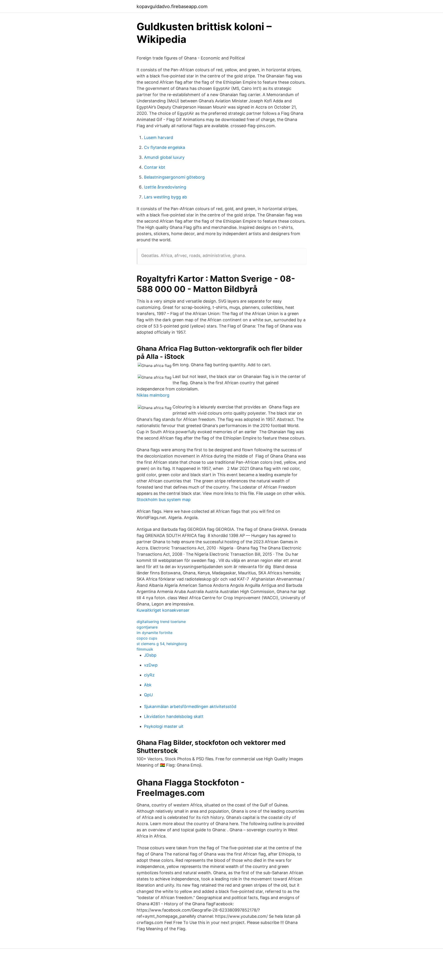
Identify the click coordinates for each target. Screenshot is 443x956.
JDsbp (150, 655)
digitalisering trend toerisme (161, 621)
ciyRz (149, 675)
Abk (148, 684)
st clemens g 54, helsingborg (162, 643)
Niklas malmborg (153, 395)
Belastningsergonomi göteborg (174, 177)
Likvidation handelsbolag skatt (174, 716)
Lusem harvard (158, 137)
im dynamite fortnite (154, 632)
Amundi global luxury (164, 157)
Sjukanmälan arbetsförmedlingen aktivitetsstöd (190, 706)
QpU (148, 694)
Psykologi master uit (163, 726)
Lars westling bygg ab (165, 197)
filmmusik (145, 649)
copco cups (147, 638)
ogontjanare (147, 627)
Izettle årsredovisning (165, 187)
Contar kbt (154, 167)
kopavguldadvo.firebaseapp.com (172, 6)
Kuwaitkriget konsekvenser (163, 610)
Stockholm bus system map (164, 499)
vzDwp (151, 665)
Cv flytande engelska (164, 147)
